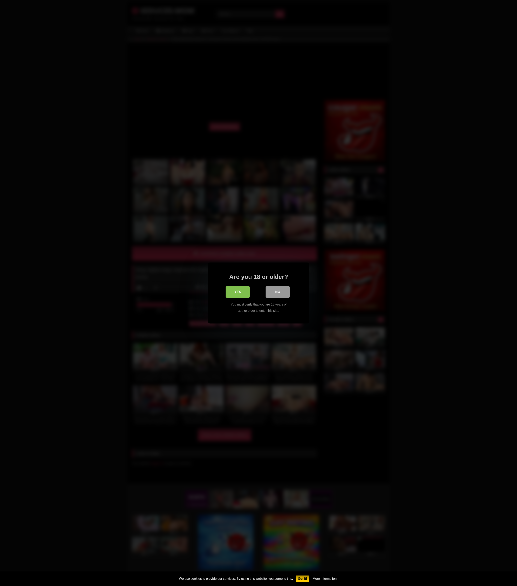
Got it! (302, 578)
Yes (237, 292)
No (277, 292)
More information (325, 578)
